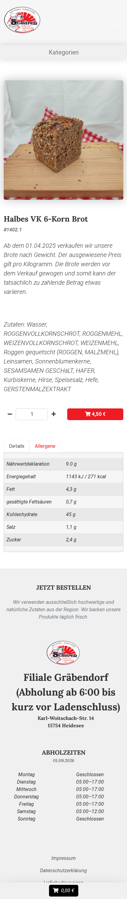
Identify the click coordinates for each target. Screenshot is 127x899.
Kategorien (64, 52)
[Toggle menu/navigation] (114, 23)
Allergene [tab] (45, 446)
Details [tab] (16, 446)
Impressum (63, 858)
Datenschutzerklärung (63, 870)
